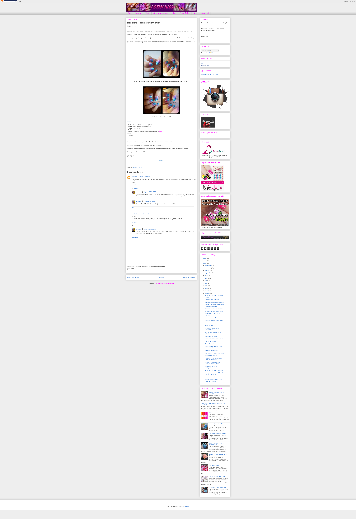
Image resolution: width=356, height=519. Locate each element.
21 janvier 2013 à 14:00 (142, 214)
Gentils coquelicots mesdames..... (214, 302)
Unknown (134, 176)
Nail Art (147, 13)
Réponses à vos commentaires (214, 320)
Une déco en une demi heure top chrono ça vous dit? (214, 305)
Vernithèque (138, 13)
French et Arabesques (211, 350)
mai (206, 283)
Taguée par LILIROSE (211, 336)
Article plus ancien (189, 277)
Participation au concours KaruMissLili (212, 328)
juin (206, 280)
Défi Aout (211, 413)
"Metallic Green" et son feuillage (214, 311)
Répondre (134, 185)
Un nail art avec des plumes (217, 476)
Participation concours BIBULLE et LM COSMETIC (214, 373)
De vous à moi (205, 13)
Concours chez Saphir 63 (212, 299)
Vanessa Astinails (205, 62)
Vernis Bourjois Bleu (210, 325)
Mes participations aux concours (161, 13)
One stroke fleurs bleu (211, 323)
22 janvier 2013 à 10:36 (150, 229)
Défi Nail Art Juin (214, 465)
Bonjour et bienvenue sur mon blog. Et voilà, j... (213, 380)
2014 (205, 260)
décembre (208, 265)
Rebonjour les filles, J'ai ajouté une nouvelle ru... (213, 347)
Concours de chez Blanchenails (214, 308)
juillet (206, 278)
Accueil (129, 13)
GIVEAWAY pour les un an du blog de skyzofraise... (213, 358)
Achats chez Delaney (211, 355)
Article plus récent (133, 277)
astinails (138, 192)
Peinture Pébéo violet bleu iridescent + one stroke (212, 362)
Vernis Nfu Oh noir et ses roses (214, 338)
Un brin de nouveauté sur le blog (218, 454)
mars (206, 288)
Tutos (174, 13)
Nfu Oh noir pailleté (210, 341)
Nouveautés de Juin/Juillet (216, 424)
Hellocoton (214, 76)
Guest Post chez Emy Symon (217, 487)
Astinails (208, 76)
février (207, 290)
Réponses (136, 188)
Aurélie (134, 214)
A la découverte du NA (211, 377)
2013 (205, 263)
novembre (208, 268)
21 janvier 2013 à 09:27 (150, 201)
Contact (195, 13)
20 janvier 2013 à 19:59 (144, 176)
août (206, 275)
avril (206, 285)
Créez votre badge (205, 65)
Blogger (187, 506)
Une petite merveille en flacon (217, 433)
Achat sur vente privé (211, 318)
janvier (207, 293)
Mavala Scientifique (210, 344)
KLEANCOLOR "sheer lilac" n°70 (214, 353)
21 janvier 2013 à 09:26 (150, 192)
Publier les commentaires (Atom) (165, 283)
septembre (208, 273)
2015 (205, 258)
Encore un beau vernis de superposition (216, 443)
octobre (207, 270)
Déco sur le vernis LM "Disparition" (211, 367)
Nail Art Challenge (185, 13)
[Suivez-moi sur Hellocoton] (209, 74)
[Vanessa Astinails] (202, 63)
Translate (215, 53)
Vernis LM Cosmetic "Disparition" (214, 370)
